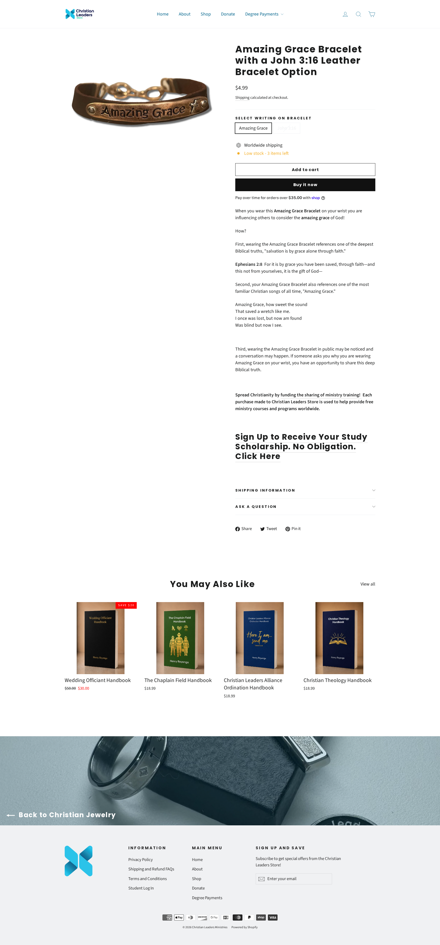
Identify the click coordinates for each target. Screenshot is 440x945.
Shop (206, 14)
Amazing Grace (253, 128)
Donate (228, 14)
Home (163, 14)
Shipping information (265, 490)
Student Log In (141, 888)
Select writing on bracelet (273, 118)
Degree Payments (262, 14)
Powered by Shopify (244, 927)
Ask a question (256, 506)
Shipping (242, 97)
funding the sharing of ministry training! (321, 395)
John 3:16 (286, 128)
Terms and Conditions (147, 879)
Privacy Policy (140, 860)
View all (368, 584)
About (184, 14)
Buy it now (305, 185)
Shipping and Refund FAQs (151, 869)
